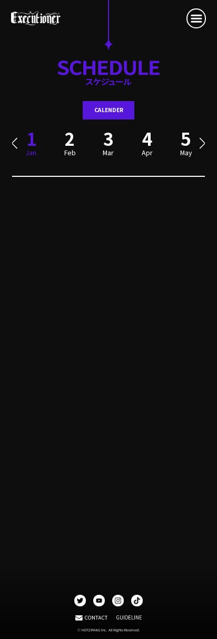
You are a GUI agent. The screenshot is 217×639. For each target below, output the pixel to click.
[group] (70, 147)
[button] (14, 143)
